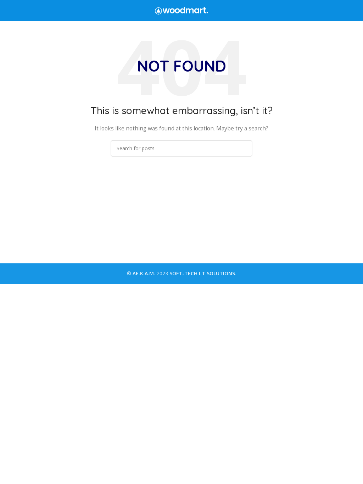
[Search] (355, 11)
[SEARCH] (244, 148)
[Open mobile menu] (8, 11)
